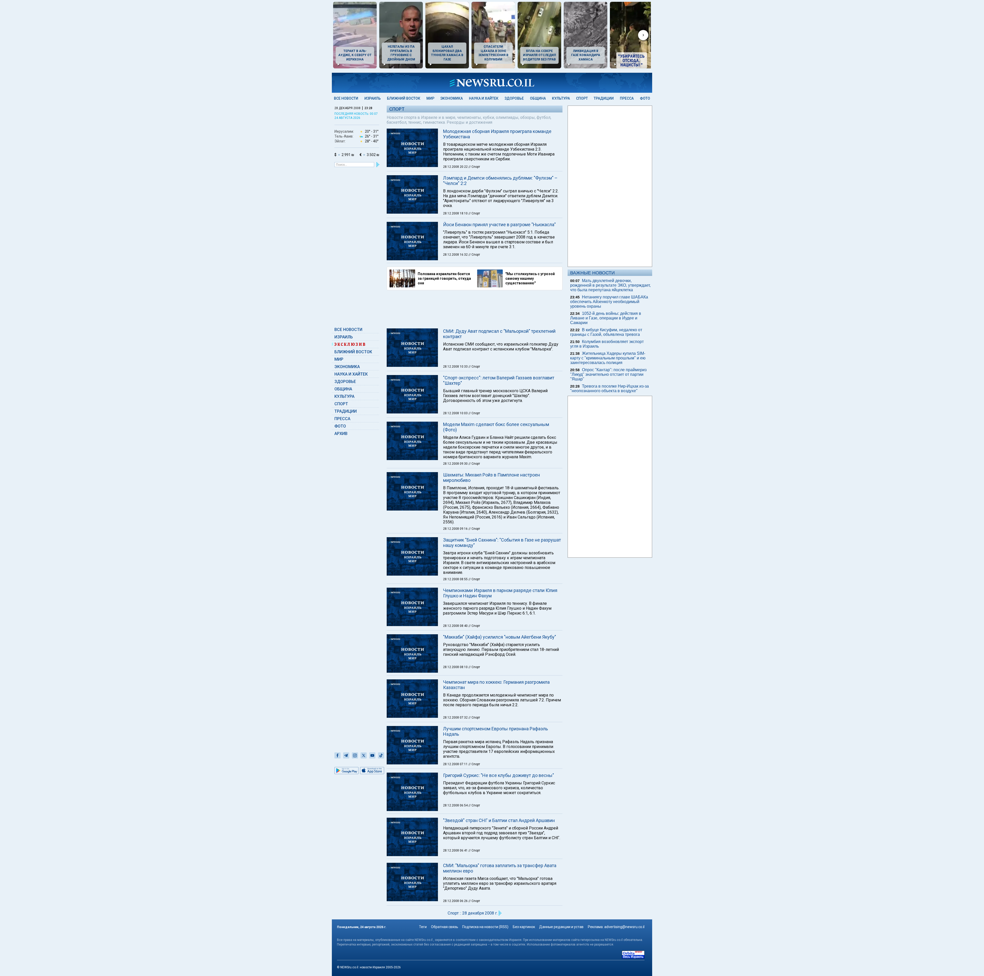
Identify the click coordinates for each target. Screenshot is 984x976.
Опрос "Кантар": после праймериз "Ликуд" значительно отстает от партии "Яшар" (608, 374)
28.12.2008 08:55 (455, 579)
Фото (645, 98)
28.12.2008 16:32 (455, 254)
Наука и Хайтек (483, 98)
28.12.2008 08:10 (455, 667)
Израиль (372, 98)
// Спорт (474, 167)
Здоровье (514, 98)
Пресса (627, 98)
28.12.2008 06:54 (455, 805)
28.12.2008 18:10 (455, 213)
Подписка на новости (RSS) (485, 927)
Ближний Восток (403, 98)
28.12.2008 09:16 (455, 529)
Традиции (604, 98)
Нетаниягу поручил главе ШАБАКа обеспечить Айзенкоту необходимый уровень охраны (609, 301)
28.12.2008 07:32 (455, 717)
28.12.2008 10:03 (455, 413)
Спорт (582, 98)
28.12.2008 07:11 (455, 764)
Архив (340, 433)
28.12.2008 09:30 (455, 463)
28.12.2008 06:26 (455, 901)
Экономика (451, 98)
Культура (561, 98)
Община (538, 98)
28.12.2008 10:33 (455, 366)
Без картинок (524, 927)
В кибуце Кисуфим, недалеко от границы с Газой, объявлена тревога (606, 332)
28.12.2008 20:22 (455, 167)
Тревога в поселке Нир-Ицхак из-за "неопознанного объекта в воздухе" (609, 388)
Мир (430, 98)
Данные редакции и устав (561, 927)
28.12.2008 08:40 (455, 626)
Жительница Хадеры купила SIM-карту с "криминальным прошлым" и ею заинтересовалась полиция (607, 358)
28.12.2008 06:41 (455, 850)
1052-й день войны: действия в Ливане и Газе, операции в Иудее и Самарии (605, 318)
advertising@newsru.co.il (624, 927)
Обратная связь (444, 927)
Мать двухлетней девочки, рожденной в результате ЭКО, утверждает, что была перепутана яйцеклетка (610, 285)
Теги (423, 927)
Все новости (346, 98)
